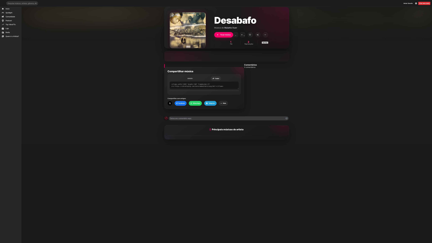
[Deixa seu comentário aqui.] (229, 118)
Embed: (190, 78)
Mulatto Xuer (230, 28)
